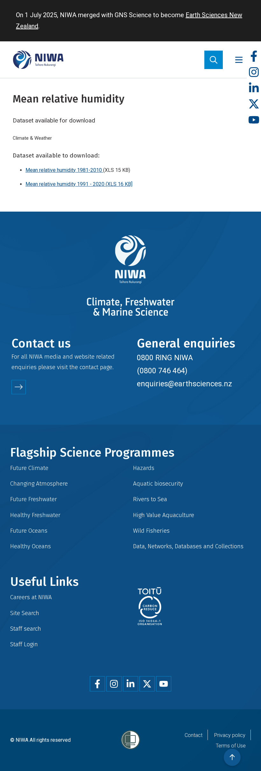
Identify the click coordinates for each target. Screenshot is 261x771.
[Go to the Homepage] (38, 60)
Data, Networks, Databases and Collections (188, 546)
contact (89, 367)
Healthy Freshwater (35, 515)
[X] (254, 104)
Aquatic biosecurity (158, 483)
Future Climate (29, 468)
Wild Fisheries (151, 530)
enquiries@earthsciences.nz (184, 383)
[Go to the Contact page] (18, 387)
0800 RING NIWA (165, 357)
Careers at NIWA (31, 597)
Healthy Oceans (30, 546)
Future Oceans (28, 530)
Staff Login (24, 644)
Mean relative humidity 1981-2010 (64, 170)
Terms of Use (231, 746)
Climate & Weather (32, 138)
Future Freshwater (33, 499)
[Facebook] (254, 56)
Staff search (25, 628)
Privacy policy (229, 735)
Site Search (24, 613)
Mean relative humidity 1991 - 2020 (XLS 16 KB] (78, 184)
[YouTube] (254, 120)
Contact (193, 735)
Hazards (143, 468)
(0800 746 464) (162, 370)
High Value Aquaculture (163, 515)
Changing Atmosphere (39, 483)
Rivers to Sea (150, 499)
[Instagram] (254, 72)
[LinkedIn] (254, 88)
